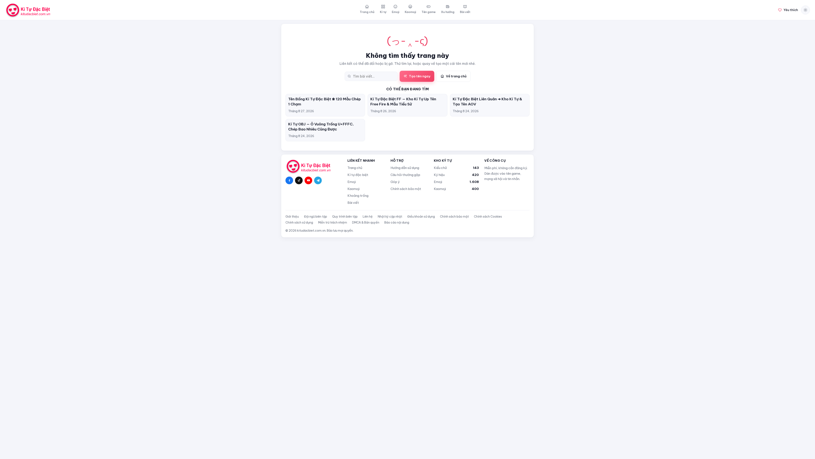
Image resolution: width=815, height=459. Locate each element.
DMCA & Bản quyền (365, 222)
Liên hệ (368, 216)
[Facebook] (289, 180)
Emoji (351, 182)
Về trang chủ (456, 76)
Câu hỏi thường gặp (405, 175)
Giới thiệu (292, 216)
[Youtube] (308, 180)
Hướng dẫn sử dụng (405, 168)
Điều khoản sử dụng (421, 216)
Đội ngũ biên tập (315, 216)
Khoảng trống (357, 196)
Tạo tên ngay (419, 76)
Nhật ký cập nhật (390, 216)
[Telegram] (318, 180)
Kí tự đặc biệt (357, 175)
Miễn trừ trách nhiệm (332, 222)
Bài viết (353, 203)
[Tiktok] (299, 180)
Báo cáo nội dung (396, 222)
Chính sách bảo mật (406, 189)
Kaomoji (353, 189)
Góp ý (395, 182)
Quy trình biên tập (345, 216)
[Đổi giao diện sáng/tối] (805, 10)
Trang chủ (354, 168)
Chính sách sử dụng (299, 222)
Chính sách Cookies (488, 216)
